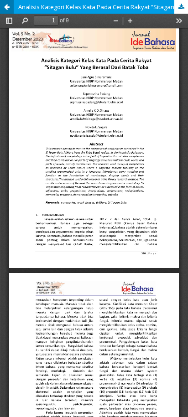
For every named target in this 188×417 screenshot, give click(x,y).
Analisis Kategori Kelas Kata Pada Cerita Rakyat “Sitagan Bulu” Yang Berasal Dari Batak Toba (103, 7)
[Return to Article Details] (7, 7)
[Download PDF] (181, 7)
